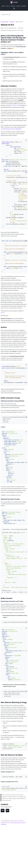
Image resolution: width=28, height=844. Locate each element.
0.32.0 (23, 45)
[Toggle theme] (14, 8)
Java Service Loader (15, 105)
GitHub (2, 312)
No (7, 810)
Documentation (4, 21)
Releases (12, 21)
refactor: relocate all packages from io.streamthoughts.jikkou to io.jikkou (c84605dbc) (13, 822)
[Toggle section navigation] (25, 14)
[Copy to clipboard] (26, 140)
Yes (3, 810)
